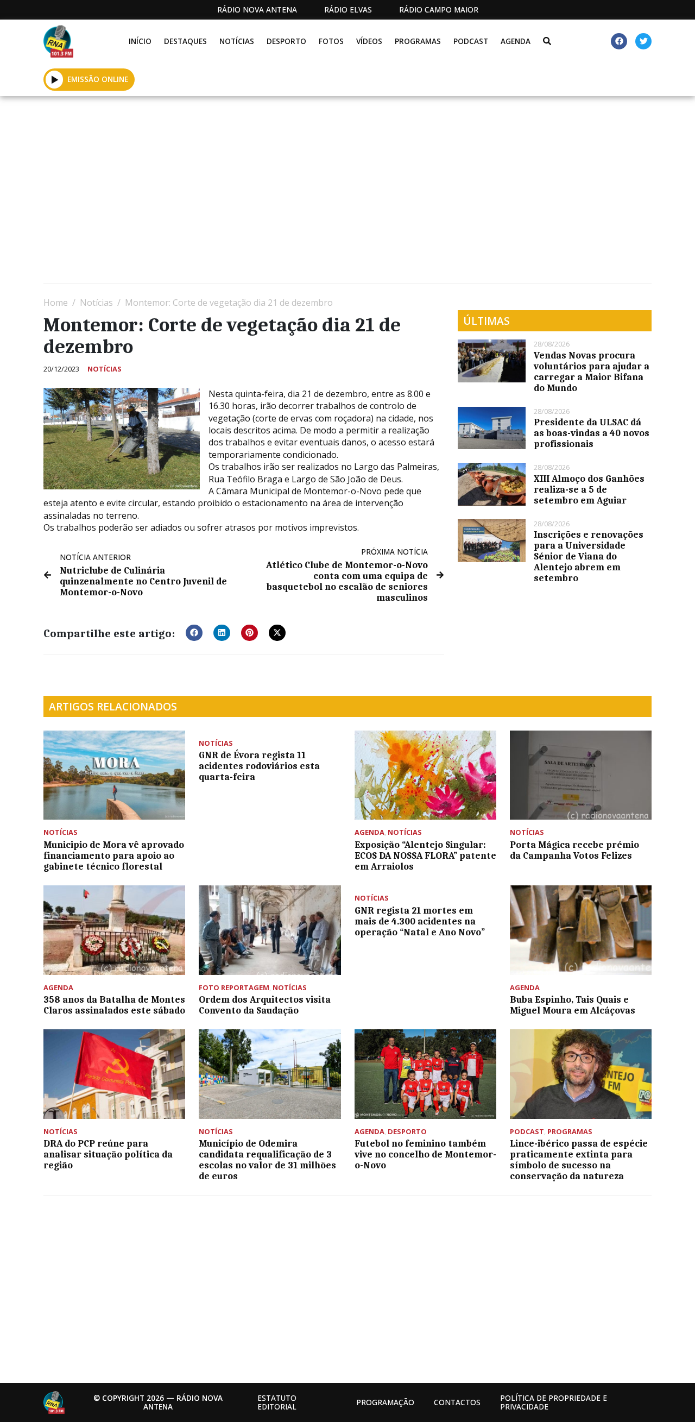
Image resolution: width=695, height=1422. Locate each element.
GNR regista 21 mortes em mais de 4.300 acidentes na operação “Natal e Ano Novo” (420, 921)
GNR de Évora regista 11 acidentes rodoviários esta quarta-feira (259, 766)
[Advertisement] (347, 194)
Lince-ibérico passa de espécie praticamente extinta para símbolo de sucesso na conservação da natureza (579, 1159)
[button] (54, 79)
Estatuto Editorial (276, 1402)
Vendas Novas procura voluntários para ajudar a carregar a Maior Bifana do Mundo (591, 371)
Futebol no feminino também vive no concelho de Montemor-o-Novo (425, 1154)
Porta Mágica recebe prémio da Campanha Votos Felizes (574, 850)
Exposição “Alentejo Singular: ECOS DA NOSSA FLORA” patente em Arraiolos (425, 855)
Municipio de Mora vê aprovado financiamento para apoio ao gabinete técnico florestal (113, 855)
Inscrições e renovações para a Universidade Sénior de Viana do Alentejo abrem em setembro (588, 556)
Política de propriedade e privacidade (553, 1402)
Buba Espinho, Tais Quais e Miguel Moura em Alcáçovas (572, 1005)
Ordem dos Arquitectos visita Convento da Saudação (265, 1005)
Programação (385, 1402)
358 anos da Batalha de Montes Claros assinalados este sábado (114, 1005)
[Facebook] (619, 41)
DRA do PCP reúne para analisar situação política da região (108, 1154)
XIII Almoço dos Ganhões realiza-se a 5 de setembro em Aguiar (589, 489)
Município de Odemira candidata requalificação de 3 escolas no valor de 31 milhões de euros (267, 1159)
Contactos (457, 1402)
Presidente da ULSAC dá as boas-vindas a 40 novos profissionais (591, 433)
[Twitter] (643, 41)
